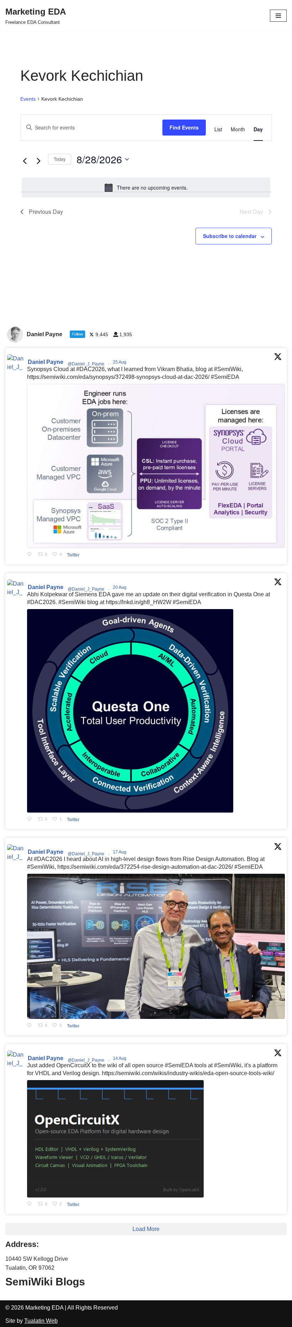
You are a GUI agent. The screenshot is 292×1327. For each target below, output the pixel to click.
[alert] (146, 187)
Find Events (184, 127)
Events (28, 99)
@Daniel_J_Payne (86, 363)
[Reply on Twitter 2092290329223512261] (30, 555)
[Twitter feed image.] (156, 466)
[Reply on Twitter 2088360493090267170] (30, 1204)
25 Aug (120, 362)
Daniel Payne (45, 362)
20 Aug (120, 587)
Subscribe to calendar (229, 235)
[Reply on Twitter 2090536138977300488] (30, 819)
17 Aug (120, 852)
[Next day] (38, 161)
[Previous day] (24, 161)
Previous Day (46, 211)
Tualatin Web (41, 1321)
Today (60, 159)
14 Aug (120, 1058)
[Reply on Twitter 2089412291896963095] (30, 1026)
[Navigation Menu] (278, 16)
